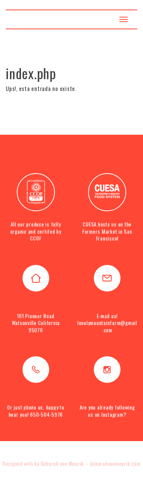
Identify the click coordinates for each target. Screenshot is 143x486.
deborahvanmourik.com (115, 463)
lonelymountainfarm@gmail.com (107, 326)
